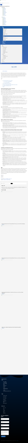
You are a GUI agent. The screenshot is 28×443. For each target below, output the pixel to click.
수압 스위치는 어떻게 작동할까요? (8, 81)
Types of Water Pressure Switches (7, 83)
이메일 (1, 5)
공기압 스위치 (5, 47)
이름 (1, 417)
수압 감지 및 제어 (5, 56)
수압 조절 (4, 58)
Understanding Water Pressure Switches (8, 80)
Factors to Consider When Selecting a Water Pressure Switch (10, 84)
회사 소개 (4, 41)
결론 (3, 86)
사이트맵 (17, 440)
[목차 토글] (1, 79)
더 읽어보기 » (3, 224)
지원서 (3, 54)
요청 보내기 (3, 436)
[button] (14, 175)
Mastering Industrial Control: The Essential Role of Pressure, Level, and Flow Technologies (13, 223)
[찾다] (1, 4)
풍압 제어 (4, 55)
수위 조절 (4, 57)
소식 (3, 42)
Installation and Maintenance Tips (7, 85)
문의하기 (3, 43)
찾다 (2, 183)
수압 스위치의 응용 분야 (7, 82)
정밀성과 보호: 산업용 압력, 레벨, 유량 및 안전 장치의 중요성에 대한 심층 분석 (11, 327)
